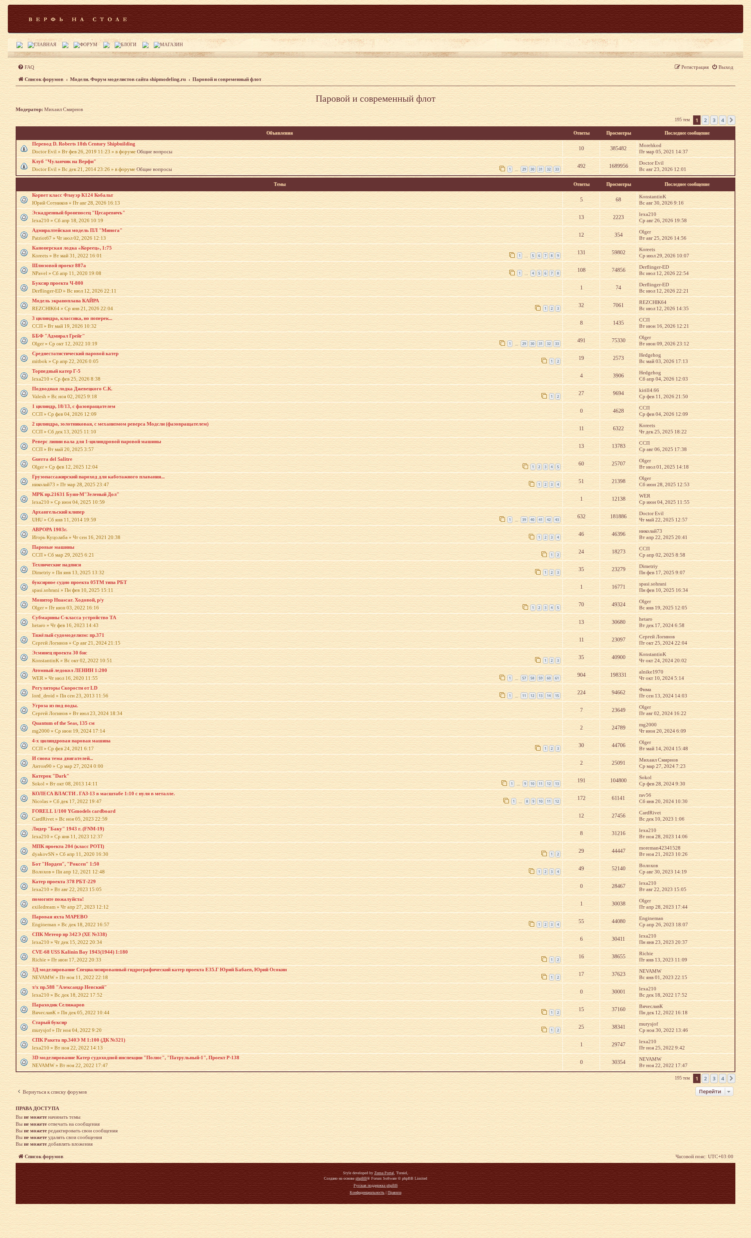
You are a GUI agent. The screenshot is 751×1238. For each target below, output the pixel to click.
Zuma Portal (384, 1173)
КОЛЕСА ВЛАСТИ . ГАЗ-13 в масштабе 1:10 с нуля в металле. (103, 793)
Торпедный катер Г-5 (56, 371)
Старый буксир (49, 1022)
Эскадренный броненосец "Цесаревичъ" (78, 213)
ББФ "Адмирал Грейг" (58, 336)
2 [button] (705, 120)
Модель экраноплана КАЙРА (65, 301)
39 (524, 519)
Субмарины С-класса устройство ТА (74, 617)
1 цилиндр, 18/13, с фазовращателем (73, 406)
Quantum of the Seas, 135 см (63, 723)
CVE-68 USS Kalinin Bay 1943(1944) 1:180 (80, 952)
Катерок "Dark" (50, 776)
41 (541, 519)
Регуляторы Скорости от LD (64, 688)
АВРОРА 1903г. (49, 529)
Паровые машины (53, 547)
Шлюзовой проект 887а (59, 265)
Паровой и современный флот (375, 98)
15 (557, 695)
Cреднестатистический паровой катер (75, 353)
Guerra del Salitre (52, 459)
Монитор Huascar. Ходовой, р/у (68, 600)
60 (549, 678)
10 (532, 783)
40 (532, 519)
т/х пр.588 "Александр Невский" (69, 987)
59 (541, 678)
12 (532, 695)
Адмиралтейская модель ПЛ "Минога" (77, 230)
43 (557, 519)
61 (557, 678)
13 (541, 695)
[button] (731, 120)
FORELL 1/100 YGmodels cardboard (73, 811)
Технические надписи (56, 565)
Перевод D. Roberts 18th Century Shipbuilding (83, 144)
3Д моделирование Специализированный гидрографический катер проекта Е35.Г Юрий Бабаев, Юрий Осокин (159, 969)
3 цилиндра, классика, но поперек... (72, 318)
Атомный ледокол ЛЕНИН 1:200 (69, 670)
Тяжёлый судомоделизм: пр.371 (68, 635)
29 (524, 169)
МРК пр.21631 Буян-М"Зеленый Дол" (75, 494)
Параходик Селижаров (58, 1005)
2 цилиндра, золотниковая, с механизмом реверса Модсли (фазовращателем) (120, 424)
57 (524, 678)
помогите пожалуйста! (58, 899)
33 (557, 169)
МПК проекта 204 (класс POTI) (68, 846)
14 (549, 695)
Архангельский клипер (58, 512)
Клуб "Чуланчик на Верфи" (64, 161)
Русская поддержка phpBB (376, 1185)
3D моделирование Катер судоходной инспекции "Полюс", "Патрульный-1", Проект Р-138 (135, 1057)
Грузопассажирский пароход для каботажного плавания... (98, 477)
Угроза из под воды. (55, 705)
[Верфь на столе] (77, 18)
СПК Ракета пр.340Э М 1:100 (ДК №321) (78, 1040)
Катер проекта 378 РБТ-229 (64, 881)
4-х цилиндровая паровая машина (71, 741)
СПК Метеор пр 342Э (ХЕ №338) (69, 934)
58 (532, 678)
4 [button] (722, 120)
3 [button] (714, 120)
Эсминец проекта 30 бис (59, 653)
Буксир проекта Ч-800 (57, 283)
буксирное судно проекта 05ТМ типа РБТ (79, 582)
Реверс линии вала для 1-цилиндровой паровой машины (96, 441)
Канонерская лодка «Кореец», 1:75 (72, 248)
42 (549, 519)
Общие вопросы (154, 152)
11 (524, 695)
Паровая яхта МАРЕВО (60, 917)
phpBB (361, 1178)
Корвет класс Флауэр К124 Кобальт (72, 195)
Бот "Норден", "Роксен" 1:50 (65, 864)
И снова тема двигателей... (62, 758)
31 (541, 169)
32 (549, 169)
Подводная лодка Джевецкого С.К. (72, 389)
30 (532, 169)
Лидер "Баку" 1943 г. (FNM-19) (68, 829)
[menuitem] (26, 67)
